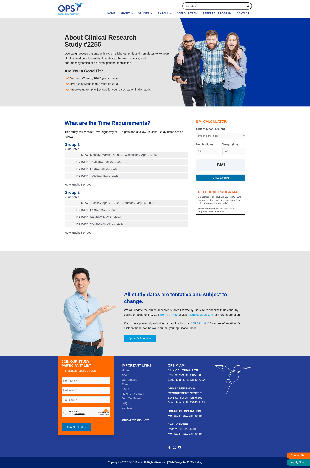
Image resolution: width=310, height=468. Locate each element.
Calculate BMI (221, 177)
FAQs (125, 389)
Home (111, 13)
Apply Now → (299, 462)
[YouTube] (179, 447)
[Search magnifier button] (248, 6)
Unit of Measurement (210, 129)
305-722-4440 (169, 314)
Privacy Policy (135, 420)
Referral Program (217, 13)
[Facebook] (169, 447)
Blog (125, 403)
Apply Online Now (139, 338)
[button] (131, 13)
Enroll (163, 13)
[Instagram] (174, 447)
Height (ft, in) (204, 144)
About (125, 13)
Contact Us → (299, 455)
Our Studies (129, 379)
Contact (243, 13)
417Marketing (194, 462)
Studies (144, 13)
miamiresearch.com (200, 314)
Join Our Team (187, 13)
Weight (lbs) (230, 144)
